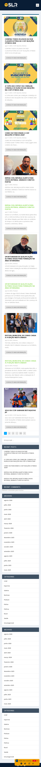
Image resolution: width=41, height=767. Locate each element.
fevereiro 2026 (8, 528)
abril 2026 (7, 519)
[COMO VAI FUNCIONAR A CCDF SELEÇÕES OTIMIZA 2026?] (20, 120)
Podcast (15, 212)
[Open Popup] (29, 763)
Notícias (24, 46)
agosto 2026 (8, 500)
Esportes (19, 46)
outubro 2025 (8, 547)
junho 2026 (7, 509)
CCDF (14, 46)
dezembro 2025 (9, 537)
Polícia (6, 604)
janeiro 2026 (8, 533)
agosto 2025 (8, 556)
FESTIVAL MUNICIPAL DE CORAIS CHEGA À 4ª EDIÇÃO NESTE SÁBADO (20, 336)
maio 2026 (7, 514)
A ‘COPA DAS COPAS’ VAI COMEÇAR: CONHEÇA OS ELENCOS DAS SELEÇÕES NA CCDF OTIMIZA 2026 (20, 88)
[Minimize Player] (33, 763)
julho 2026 (7, 505)
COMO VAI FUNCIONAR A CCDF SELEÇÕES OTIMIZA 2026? (17, 134)
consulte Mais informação (16, 58)
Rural (6, 614)
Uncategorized (9, 623)
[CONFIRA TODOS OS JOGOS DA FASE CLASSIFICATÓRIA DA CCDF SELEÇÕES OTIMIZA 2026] (20, 26)
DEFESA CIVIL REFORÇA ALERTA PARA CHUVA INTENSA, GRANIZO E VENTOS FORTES (19, 180)
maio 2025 (7, 570)
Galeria (6, 590)
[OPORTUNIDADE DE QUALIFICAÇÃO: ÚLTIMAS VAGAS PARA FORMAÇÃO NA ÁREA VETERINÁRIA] (20, 244)
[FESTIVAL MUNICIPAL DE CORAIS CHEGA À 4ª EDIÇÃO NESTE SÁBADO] (20, 323)
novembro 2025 (9, 542)
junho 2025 (7, 565)
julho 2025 (7, 561)
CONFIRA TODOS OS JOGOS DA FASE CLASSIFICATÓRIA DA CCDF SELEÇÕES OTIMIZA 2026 (19, 41)
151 (21, 433)
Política (6, 609)
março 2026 (8, 523)
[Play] (21, 763)
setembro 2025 (9, 551)
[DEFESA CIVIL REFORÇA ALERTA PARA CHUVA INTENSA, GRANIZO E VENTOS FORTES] (20, 165)
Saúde (6, 618)
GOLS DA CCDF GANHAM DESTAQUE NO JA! (20, 411)
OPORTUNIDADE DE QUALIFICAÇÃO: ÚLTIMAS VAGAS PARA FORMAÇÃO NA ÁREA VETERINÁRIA (20, 259)
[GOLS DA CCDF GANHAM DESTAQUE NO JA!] (20, 398)
